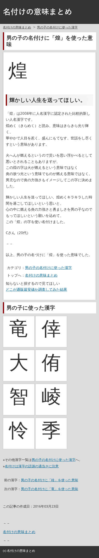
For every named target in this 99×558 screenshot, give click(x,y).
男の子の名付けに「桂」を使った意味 (49, 480)
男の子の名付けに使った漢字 (57, 27)
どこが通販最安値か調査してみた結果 (36, 289)
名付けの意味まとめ (17, 27)
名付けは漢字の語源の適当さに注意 (32, 466)
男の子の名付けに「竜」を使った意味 (49, 489)
